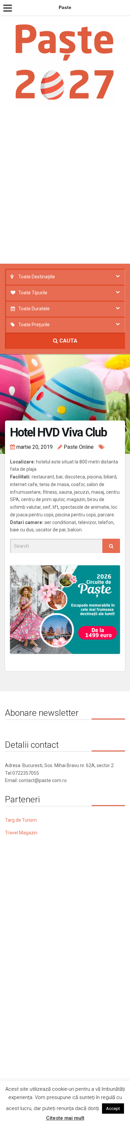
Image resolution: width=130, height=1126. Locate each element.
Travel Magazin (21, 832)
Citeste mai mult (65, 1118)
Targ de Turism (21, 820)
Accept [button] (113, 1108)
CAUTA (67, 341)
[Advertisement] (65, 186)
